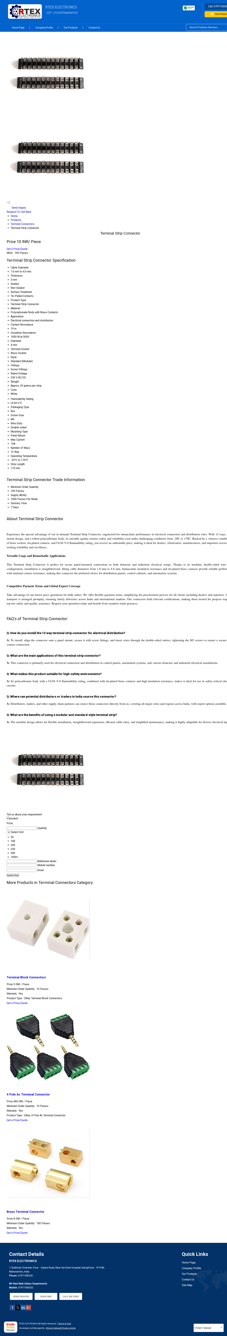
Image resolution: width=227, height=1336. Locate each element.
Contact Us (94, 27)
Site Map (187, 1285)
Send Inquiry (18, 207)
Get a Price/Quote (17, 248)
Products (16, 220)
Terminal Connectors (22, 224)
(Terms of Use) (64, 1324)
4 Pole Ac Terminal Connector (28, 1094)
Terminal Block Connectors (26, 977)
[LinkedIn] (23, 1309)
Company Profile (44, 27)
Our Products (71, 27)
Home (14, 216)
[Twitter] (17, 1309)
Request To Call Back (19, 211)
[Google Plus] (28, 1309)
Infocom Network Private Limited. (61, 1328)
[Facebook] (12, 1309)
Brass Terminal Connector (25, 1212)
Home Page (18, 27)
